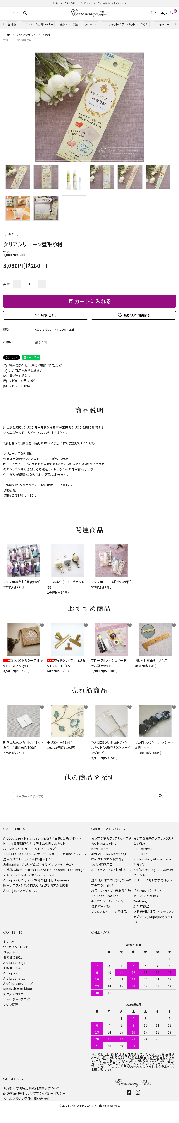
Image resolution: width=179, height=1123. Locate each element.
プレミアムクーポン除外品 (109, 911)
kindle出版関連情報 (17, 989)
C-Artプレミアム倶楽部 (52, 885)
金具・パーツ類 (69, 24)
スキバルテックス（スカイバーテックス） (29, 875)
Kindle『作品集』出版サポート (60, 838)
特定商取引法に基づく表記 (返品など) (32, 365)
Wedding (140, 901)
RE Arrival (142, 849)
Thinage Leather (104, 896)
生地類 (12, 24)
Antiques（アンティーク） (20, 880)
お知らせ (9, 941)
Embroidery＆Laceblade (152, 859)
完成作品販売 (12, 869)
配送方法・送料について (19, 1093)
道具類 (8, 859)
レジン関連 (11, 1004)
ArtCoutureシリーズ (18, 983)
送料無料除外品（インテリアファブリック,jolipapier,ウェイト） (153, 916)
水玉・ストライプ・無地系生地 (111, 890)
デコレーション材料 (26, 859)
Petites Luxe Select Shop (42, 869)
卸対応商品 (141, 906)
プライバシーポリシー (51, 1093)
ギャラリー (10, 952)
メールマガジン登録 (17, 1098)
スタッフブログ (13, 994)
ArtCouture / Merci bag (21, 838)
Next (175, 24)
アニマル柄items (145, 896)
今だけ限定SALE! (38, 843)
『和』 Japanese (58, 880)
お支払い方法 (12, 1088)
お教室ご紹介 (12, 968)
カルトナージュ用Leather (38, 24)
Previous (4, 24)
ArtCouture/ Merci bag (109, 854)
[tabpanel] (89, 107)
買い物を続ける (17, 375)
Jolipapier (162, 24)
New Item (100, 849)
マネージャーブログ (16, 999)
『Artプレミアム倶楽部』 (107, 859)
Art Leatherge (73, 869)
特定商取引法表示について (41, 1088)
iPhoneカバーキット (147, 890)
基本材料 (45, 859)
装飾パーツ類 (100, 906)
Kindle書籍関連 (14, 843)
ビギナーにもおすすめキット (152, 880)
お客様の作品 (12, 957)
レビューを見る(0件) (20, 380)
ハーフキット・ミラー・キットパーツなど (125, 24)
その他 (42, 880)
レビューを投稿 (16, 386)
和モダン (139, 864)
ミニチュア (67, 864)
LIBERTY (140, 854)
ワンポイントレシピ (16, 947)
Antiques (10, 973)
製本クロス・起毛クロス (19, 885)
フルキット (91, 24)
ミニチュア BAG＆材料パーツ (111, 869)
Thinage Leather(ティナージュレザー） (31, 854)
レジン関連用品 (23, 40)
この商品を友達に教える (23, 370)
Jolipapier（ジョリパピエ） (21, 864)
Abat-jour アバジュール (20, 890)
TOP (6, 40)
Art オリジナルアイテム (107, 901)
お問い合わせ (45, 315)
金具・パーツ (77, 854)
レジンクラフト (50, 864)
